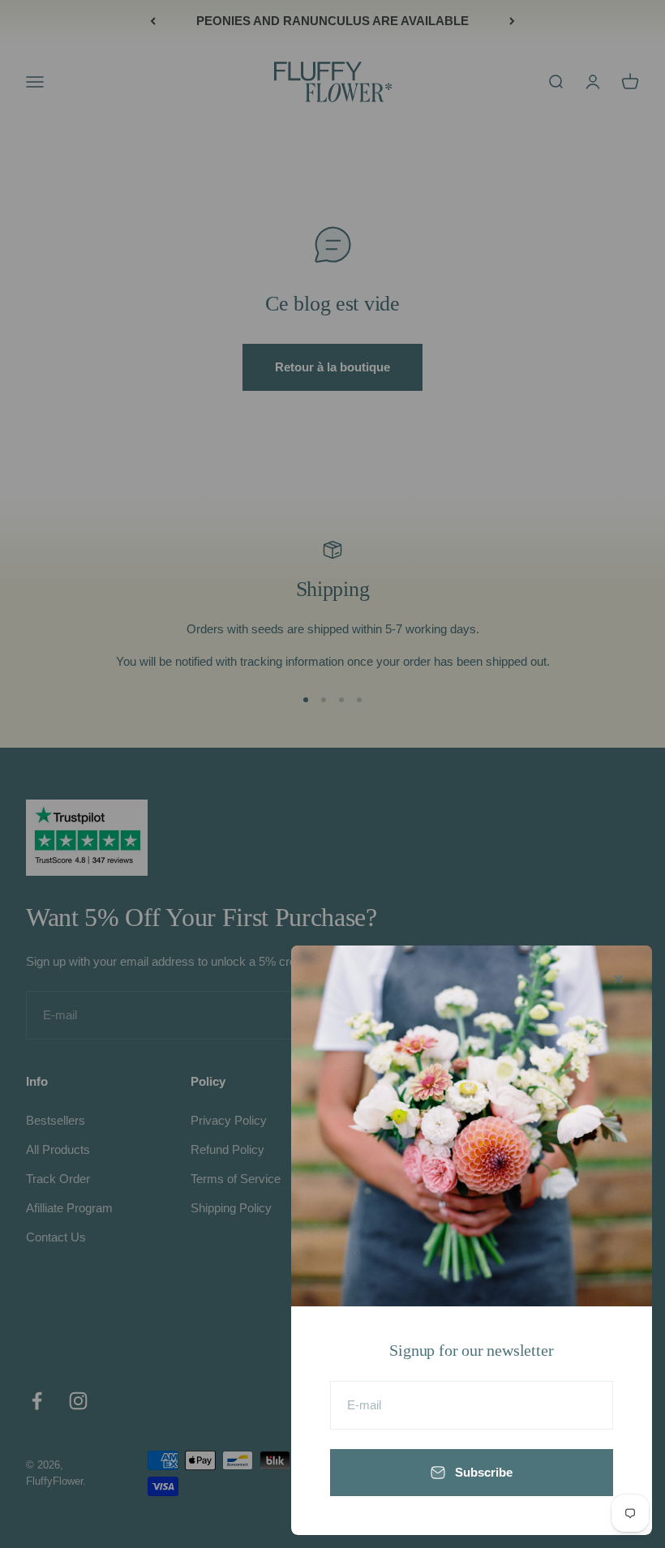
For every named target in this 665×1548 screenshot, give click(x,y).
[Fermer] (618, 979)
